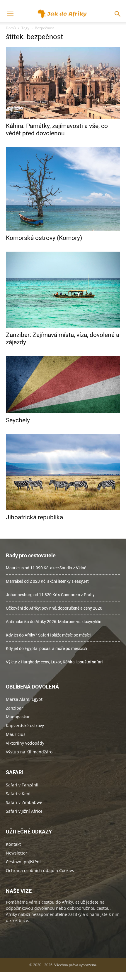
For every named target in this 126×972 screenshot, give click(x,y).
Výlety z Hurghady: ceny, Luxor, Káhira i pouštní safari (54, 662)
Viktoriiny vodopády (25, 743)
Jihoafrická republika (34, 517)
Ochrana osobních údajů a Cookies (40, 870)
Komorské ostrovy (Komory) (44, 237)
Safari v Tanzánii (22, 785)
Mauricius (15, 734)
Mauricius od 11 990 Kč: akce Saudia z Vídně (46, 567)
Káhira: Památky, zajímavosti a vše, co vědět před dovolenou (57, 129)
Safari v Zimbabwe (24, 802)
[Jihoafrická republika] (63, 472)
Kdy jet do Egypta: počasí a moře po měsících (46, 648)
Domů (11, 27)
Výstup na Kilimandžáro (29, 752)
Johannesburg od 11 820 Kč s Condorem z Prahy (50, 594)
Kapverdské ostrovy (25, 725)
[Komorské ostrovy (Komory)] (63, 189)
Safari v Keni (18, 793)
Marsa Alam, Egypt (24, 699)
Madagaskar (18, 717)
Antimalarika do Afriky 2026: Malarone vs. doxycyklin (53, 621)
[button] (118, 14)
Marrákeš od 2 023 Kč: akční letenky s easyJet (47, 581)
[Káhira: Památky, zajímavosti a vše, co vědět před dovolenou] (63, 83)
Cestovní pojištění (23, 861)
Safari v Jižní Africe (24, 811)
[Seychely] (63, 384)
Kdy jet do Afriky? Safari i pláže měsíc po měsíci (48, 635)
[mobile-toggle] (10, 14)
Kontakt (13, 844)
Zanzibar (14, 708)
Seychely (18, 420)
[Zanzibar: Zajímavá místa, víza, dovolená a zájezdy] (63, 290)
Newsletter (16, 853)
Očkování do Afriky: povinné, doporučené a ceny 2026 (54, 608)
